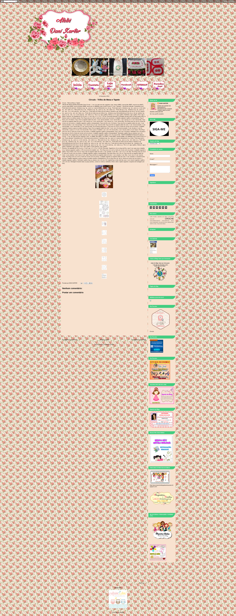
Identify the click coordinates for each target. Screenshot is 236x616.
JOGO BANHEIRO (154, 222)
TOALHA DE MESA (161, 223)
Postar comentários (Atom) (106, 344)
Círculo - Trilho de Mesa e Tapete (104, 100)
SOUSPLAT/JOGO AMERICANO (166, 222)
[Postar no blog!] (86, 283)
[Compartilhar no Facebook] (90, 283)
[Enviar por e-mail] (85, 283)
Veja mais (141, 583)
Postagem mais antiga (139, 340)
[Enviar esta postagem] (81, 283)
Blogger (122, 612)
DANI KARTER (163, 103)
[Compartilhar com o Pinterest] (92, 283)
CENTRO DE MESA (162, 216)
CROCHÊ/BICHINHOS (155, 220)
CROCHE (169, 219)
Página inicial (104, 340)
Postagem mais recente (70, 340)
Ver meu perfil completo (157, 114)
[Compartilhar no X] (88, 283)
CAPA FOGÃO (153, 216)
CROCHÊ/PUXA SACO (168, 220)
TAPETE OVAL (153, 223)
